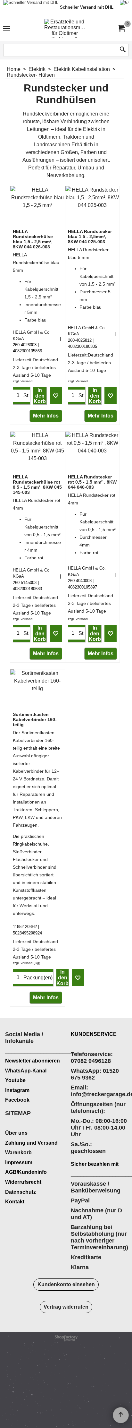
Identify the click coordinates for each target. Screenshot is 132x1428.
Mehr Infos (46, 415)
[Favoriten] (56, 396)
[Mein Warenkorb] (121, 28)
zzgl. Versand (23, 381)
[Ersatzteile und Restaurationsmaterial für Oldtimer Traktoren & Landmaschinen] (65, 28)
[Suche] (123, 50)
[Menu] (6, 29)
